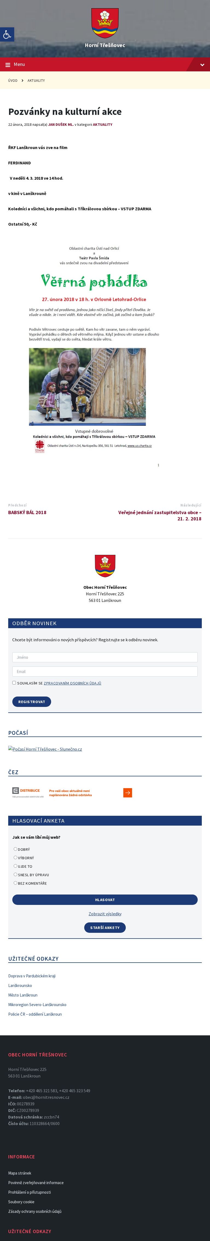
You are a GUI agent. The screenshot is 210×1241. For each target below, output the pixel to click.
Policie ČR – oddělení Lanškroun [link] (35, 1014)
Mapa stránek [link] (19, 1173)
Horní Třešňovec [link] (105, 45)
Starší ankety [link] (105, 927)
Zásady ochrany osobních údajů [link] (35, 1211)
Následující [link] (191, 505)
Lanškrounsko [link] (20, 985)
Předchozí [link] (17, 505)
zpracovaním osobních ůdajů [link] (72, 683)
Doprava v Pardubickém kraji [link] (32, 975)
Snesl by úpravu (33, 874)
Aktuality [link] (36, 80)
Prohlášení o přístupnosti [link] (29, 1192)
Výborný (26, 857)
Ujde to (25, 866)
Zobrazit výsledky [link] (105, 913)
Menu (19, 64)
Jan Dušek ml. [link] (61, 124)
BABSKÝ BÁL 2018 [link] (27, 512)
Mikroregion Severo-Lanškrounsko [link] (37, 1004)
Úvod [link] (13, 80)
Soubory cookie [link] (21, 1201)
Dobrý (24, 849)
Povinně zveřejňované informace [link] (36, 1182)
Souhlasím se (59, 683)
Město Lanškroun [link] (22, 995)
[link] (7, 34)
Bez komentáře (32, 883)
